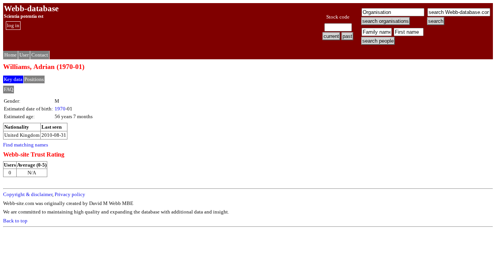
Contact (39, 55)
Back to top (15, 221)
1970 (60, 109)
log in (13, 25)
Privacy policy (70, 194)
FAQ (8, 89)
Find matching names (25, 145)
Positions (34, 79)
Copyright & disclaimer (27, 194)
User (24, 55)
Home (10, 55)
